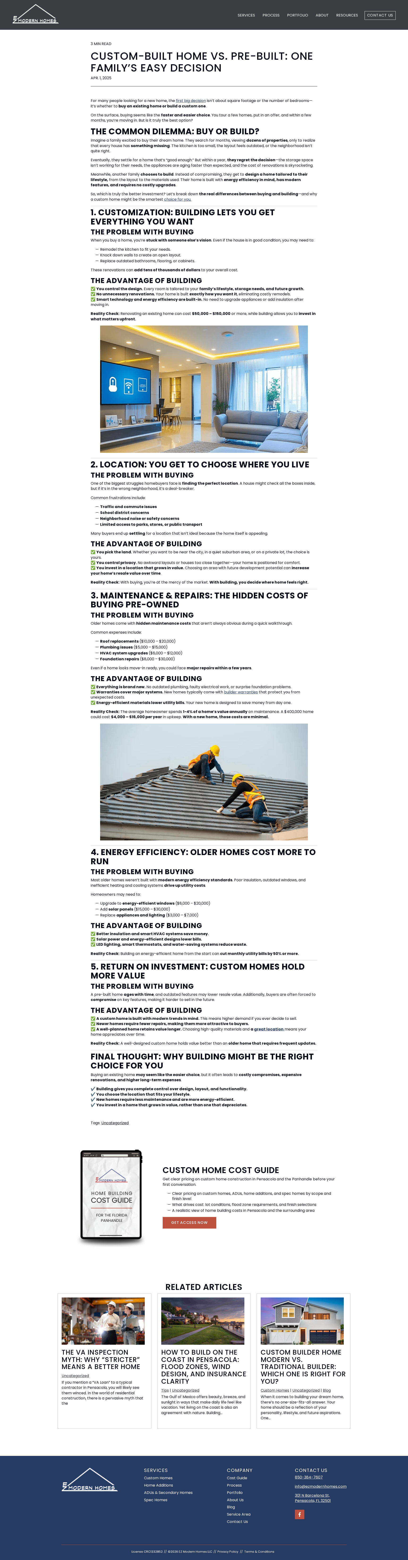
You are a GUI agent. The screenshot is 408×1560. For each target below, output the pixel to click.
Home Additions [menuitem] (158, 1485)
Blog (327, 1390)
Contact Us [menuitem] (237, 1521)
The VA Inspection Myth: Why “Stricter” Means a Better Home (101, 1360)
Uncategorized (115, 1123)
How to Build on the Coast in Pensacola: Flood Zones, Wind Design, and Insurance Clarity (203, 1367)
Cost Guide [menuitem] (237, 1478)
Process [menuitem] (234, 1485)
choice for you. (177, 199)
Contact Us (380, 15)
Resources (347, 15)
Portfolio (297, 15)
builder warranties (241, 692)
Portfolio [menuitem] (235, 1492)
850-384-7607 (309, 1477)
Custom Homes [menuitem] (158, 1478)
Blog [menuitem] (231, 1507)
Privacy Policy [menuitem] (227, 1551)
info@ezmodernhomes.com (321, 1486)
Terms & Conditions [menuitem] (259, 1551)
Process (271, 15)
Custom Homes (275, 1390)
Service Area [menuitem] (239, 1514)
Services (246, 15)
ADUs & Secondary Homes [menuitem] (168, 1492)
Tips (165, 1390)
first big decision (191, 100)
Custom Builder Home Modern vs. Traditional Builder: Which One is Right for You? (303, 1367)
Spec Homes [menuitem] (155, 1500)
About (322, 15)
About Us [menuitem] (235, 1500)
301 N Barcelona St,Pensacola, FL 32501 (313, 1498)
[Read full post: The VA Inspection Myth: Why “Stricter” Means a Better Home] (103, 1343)
